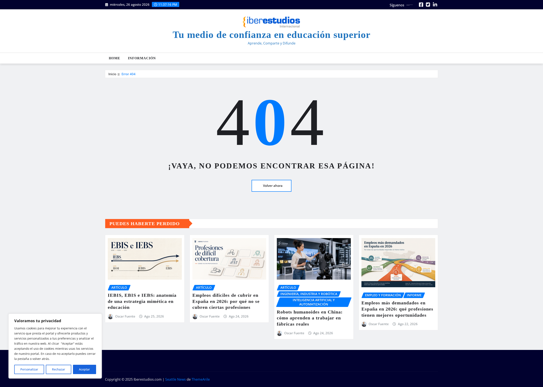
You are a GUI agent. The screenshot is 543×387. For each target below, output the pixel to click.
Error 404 (129, 74)
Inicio (112, 74)
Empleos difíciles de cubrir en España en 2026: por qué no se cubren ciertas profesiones (226, 301)
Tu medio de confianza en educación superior (271, 34)
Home (114, 58)
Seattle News (175, 379)
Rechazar (58, 369)
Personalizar (29, 369)
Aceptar (84, 369)
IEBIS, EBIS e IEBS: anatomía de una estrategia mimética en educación (142, 301)
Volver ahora (273, 185)
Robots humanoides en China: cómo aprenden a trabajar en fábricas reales (310, 318)
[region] (55, 346)
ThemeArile (201, 379)
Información (142, 58)
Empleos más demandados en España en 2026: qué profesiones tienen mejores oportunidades (397, 309)
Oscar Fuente (125, 316)
